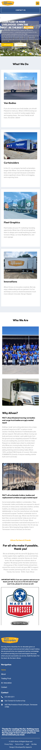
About (3, 674)
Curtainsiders (11, 162)
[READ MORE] (20, 86)
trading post (6, 678)
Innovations (10, 281)
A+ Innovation (6, 683)
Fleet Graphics (12, 222)
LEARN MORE (20, 44)
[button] (37, 3)
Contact (4, 687)
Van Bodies (10, 103)
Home (3, 670)
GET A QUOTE (7, 44)
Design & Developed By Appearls (20, 747)
